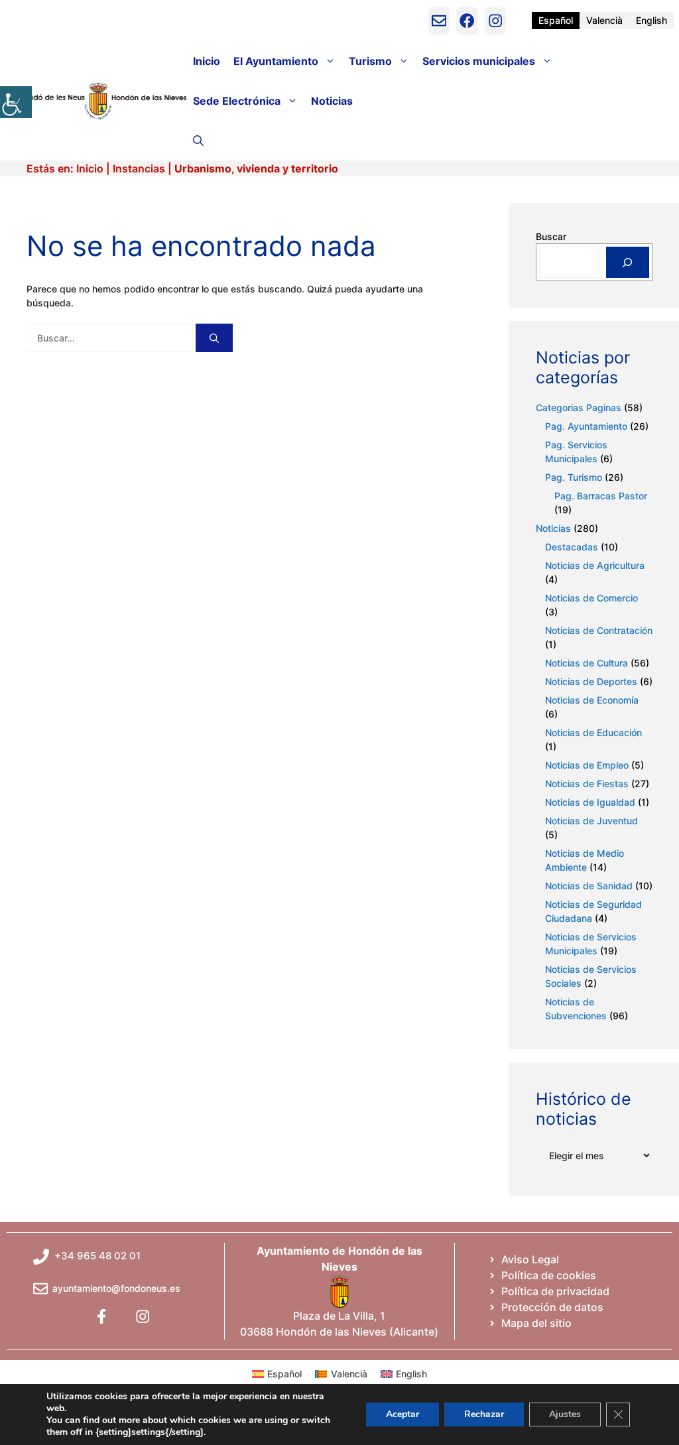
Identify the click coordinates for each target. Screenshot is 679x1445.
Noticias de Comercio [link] (591, 597)
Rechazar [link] (484, 1414)
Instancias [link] (139, 168)
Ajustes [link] (565, 1414)
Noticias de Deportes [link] (591, 681)
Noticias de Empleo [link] (587, 765)
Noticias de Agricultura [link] (595, 565)
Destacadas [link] (571, 546)
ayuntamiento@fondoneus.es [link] (116, 1288)
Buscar (551, 236)
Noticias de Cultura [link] (586, 662)
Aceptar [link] (402, 1414)
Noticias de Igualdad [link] (590, 802)
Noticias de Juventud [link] (591, 820)
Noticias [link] (332, 100)
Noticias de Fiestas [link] (587, 783)
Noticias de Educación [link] (593, 732)
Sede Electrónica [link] (236, 100)
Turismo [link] (370, 61)
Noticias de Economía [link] (592, 700)
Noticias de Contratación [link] (598, 630)
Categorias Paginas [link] (578, 407)
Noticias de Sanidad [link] (589, 885)
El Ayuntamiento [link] (275, 61)
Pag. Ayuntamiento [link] (586, 426)
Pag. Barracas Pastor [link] (600, 495)
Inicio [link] (206, 61)
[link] (16, 102)
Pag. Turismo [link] (573, 477)
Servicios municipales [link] (478, 61)
